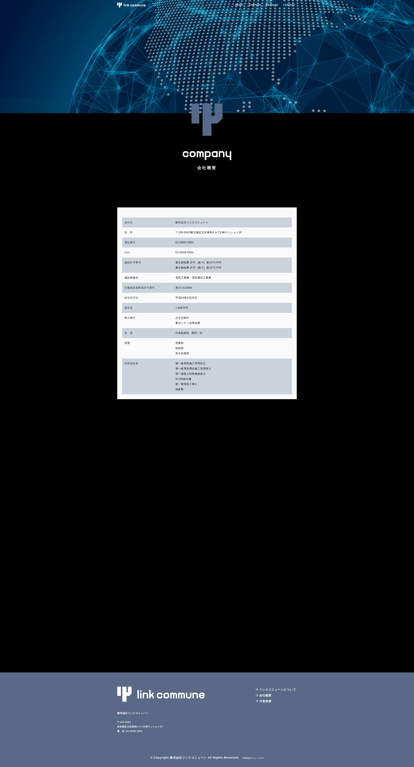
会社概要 (265, 695)
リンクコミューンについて (277, 689)
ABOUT (239, 5)
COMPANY (255, 5)
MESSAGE (272, 5)
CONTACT (289, 5)
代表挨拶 (265, 701)
